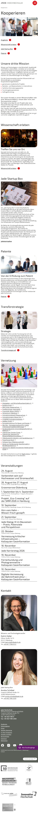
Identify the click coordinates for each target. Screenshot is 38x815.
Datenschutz (4, 740)
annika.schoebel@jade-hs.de (14, 696)
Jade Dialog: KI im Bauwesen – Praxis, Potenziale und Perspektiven (16, 524)
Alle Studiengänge (28, 747)
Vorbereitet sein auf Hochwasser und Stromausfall (17, 476)
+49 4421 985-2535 (10, 698)
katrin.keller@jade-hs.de (12, 642)
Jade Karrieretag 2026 (13, 550)
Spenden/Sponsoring (6, 730)
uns (26, 115)
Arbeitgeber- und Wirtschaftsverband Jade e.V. (17, 403)
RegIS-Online (26, 454)
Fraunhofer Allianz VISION (10, 411)
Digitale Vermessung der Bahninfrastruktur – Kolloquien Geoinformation (15, 577)
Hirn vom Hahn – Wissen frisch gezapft (13, 511)
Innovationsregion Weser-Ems (11, 417)
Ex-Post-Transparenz (6, 732)
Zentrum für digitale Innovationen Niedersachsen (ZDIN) (18, 448)
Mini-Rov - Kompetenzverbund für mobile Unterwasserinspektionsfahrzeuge (15, 426)
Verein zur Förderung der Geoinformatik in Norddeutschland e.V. (16, 445)
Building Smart (7, 405)
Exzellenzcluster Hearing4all (11, 409)
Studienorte (4, 724)
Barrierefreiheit (5, 736)
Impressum (4, 738)
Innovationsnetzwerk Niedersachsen (13, 415)
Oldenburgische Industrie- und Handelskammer (17, 438)
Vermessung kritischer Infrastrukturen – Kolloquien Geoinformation (15, 539)
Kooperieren (4, 7)
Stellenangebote (5, 726)
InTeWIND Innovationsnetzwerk (12, 419)
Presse (2, 728)
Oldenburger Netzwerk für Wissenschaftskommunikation (11, 435)
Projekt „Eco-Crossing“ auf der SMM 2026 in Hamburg (15, 499)
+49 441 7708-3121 (10, 644)
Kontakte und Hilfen (6, 734)
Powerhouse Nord (8, 440)
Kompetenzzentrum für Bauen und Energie (16, 423)
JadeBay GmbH (7, 421)
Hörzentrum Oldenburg (9, 413)
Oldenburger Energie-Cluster (11, 432)
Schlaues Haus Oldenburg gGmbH (13, 442)
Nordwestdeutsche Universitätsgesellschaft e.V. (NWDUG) (17, 429)
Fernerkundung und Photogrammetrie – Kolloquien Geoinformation (15, 562)
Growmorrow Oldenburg (14, 487)
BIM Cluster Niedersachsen (11, 407)
